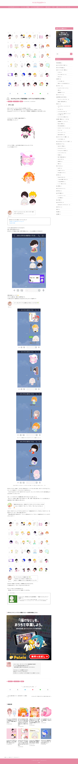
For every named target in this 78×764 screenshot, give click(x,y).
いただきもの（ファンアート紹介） (65, 141)
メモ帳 (59, 200)
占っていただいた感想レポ (63, 116)
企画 (59, 211)
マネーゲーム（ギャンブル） (63, 99)
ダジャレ (60, 207)
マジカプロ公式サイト (39, 2)
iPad (59, 174)
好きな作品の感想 (61, 125)
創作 (59, 79)
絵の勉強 (60, 62)
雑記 (59, 214)
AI (59, 209)
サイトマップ (43, 760)
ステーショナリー (61, 132)
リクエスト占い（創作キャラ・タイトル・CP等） (64, 114)
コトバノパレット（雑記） (63, 136)
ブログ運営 (60, 193)
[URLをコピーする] (47, 94)
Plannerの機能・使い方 (63, 179)
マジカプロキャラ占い (62, 111)
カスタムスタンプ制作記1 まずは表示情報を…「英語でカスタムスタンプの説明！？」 (33, 597)
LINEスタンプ (10, 101)
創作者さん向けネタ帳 (62, 97)
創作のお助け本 (61, 134)
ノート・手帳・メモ (62, 183)
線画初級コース (61, 92)
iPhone (60, 190)
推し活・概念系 (61, 123)
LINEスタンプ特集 (61, 146)
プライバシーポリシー (36, 760)
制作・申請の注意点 (62, 157)
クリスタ (60, 166)
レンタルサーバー (61, 195)
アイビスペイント (61, 188)
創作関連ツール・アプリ (62, 121)
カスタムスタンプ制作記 (62, 150)
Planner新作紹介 (61, 181)
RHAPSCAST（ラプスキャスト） (64, 204)
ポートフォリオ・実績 (62, 70)
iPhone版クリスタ (61, 172)
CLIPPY (60, 168)
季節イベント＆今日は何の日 (63, 83)
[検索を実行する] (71, 54)
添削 (59, 90)
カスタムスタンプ (15, 101)
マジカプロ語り (61, 139)
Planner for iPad (61, 177)
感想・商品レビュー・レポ (63, 119)
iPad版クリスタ (61, 170)
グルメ (60, 130)
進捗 (59, 163)
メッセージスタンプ (62, 152)
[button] (10, 94)
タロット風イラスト (62, 74)
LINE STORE (12, 223)
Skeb (59, 76)
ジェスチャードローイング (63, 88)
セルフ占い (60, 109)
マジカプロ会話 (61, 67)
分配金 (59, 154)
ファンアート (61, 94)
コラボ (59, 72)
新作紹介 (21, 101)
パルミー (60, 85)
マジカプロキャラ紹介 (62, 65)
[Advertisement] (39, 17)
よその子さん (61, 202)
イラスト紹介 (61, 81)
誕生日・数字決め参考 (62, 101)
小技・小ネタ (61, 159)
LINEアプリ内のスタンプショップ (17, 221)
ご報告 (59, 186)
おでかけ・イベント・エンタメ (64, 128)
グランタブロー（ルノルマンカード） (64, 107)
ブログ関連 (60, 197)
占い (59, 103)
